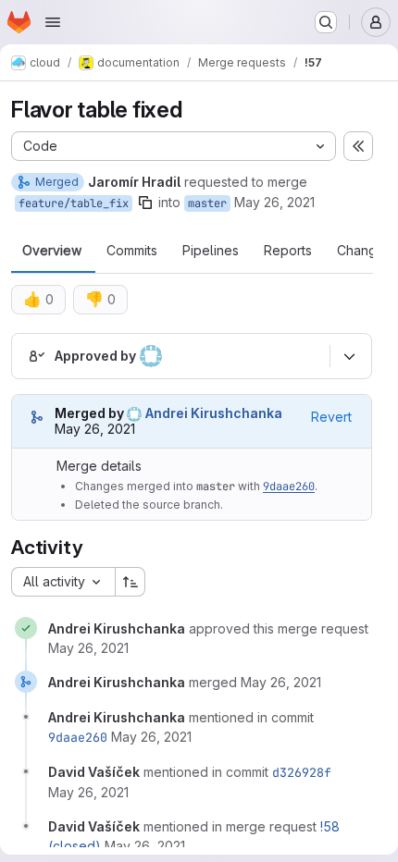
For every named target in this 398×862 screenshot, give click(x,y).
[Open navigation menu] (53, 22)
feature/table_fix (74, 203)
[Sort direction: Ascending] (130, 582)
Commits (131, 250)
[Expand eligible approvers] (349, 356)
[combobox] (63, 582)
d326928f (301, 772)
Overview (51, 250)
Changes (364, 250)
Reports (288, 250)
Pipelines (210, 250)
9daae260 (289, 486)
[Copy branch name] (145, 202)
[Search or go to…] (326, 22)
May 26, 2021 (274, 202)
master (207, 203)
